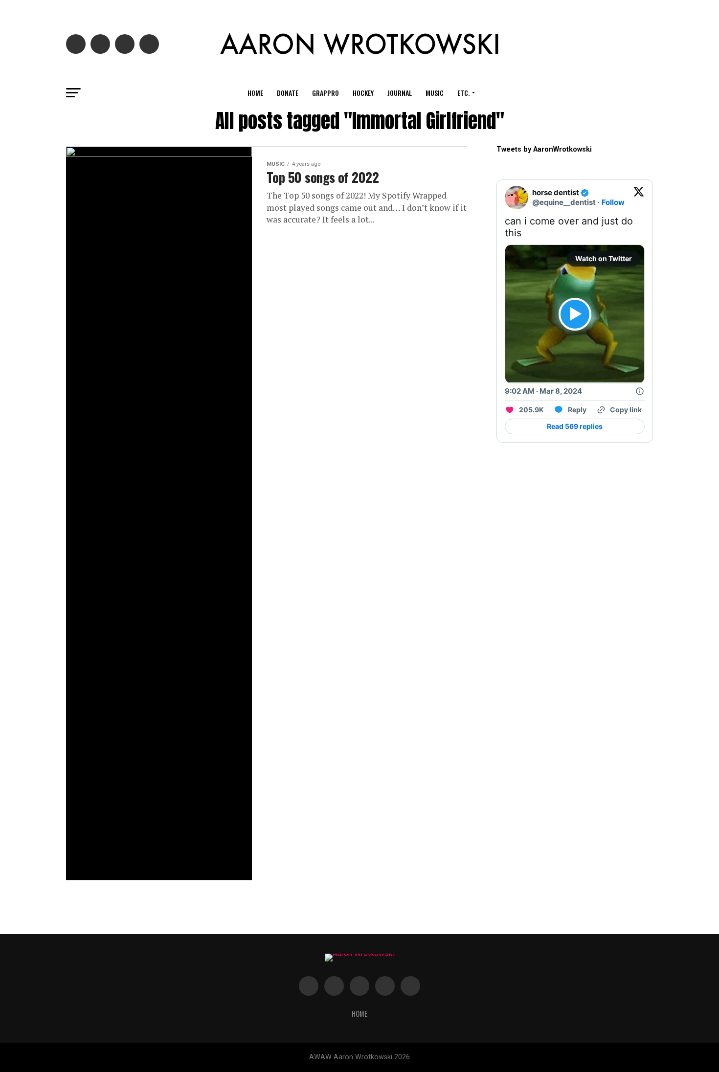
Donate (287, 93)
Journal (399, 93)
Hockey (363, 93)
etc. (463, 93)
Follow (613, 202)
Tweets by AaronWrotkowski (544, 149)
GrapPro (325, 93)
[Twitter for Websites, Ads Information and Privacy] (639, 391)
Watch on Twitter (603, 258)
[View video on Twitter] (575, 314)
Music (435, 93)
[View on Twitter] (639, 197)
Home (255, 93)
